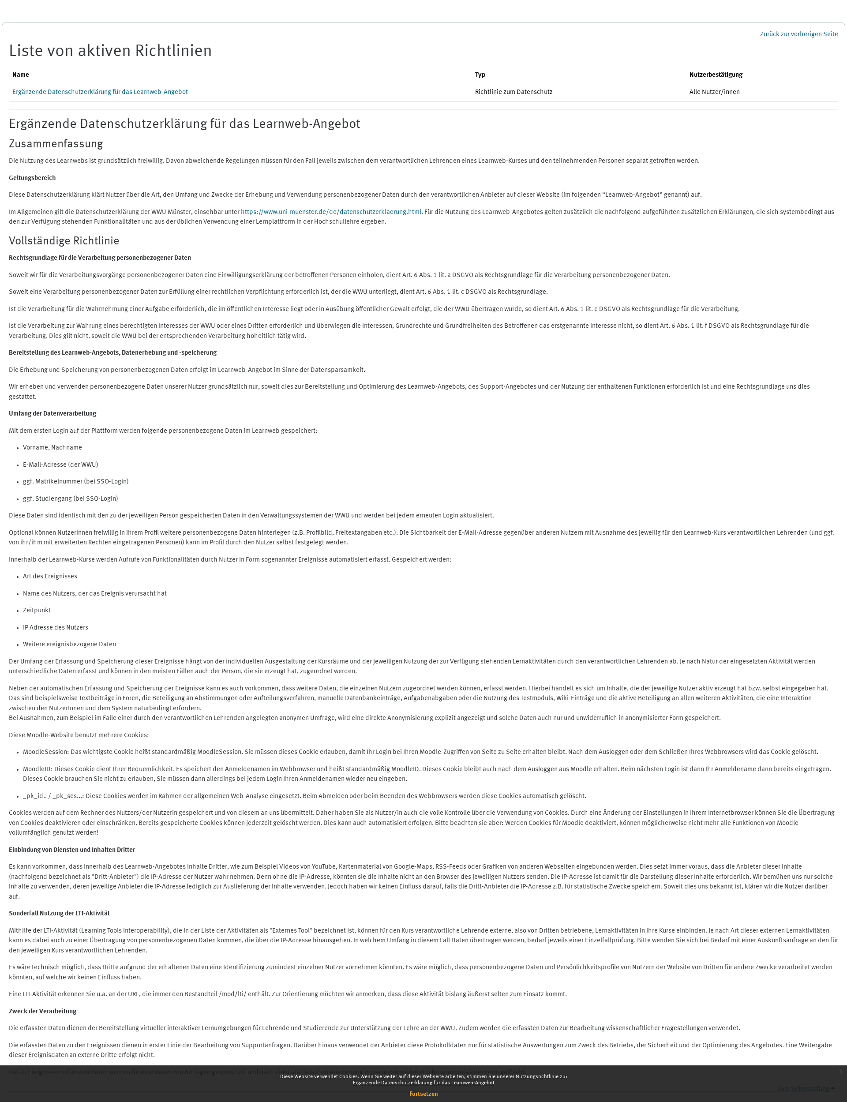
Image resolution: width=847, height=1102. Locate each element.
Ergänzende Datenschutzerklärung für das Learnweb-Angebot (424, 1083)
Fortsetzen (423, 1094)
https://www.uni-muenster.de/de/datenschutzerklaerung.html (331, 212)
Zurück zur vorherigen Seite (799, 34)
